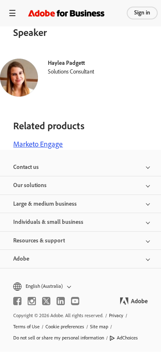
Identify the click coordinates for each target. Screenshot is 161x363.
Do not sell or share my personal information (58, 338)
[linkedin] (61, 301)
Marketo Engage (38, 144)
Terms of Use (26, 327)
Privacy (116, 315)
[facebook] (17, 301)
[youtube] (75, 301)
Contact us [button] (26, 167)
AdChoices (127, 338)
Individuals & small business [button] (48, 221)
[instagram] (32, 301)
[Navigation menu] (12, 13)
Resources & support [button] (39, 240)
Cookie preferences (64, 327)
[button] (80, 286)
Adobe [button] (21, 258)
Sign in (142, 12)
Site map (99, 327)
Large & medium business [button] (45, 203)
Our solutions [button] (30, 185)
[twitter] (46, 301)
